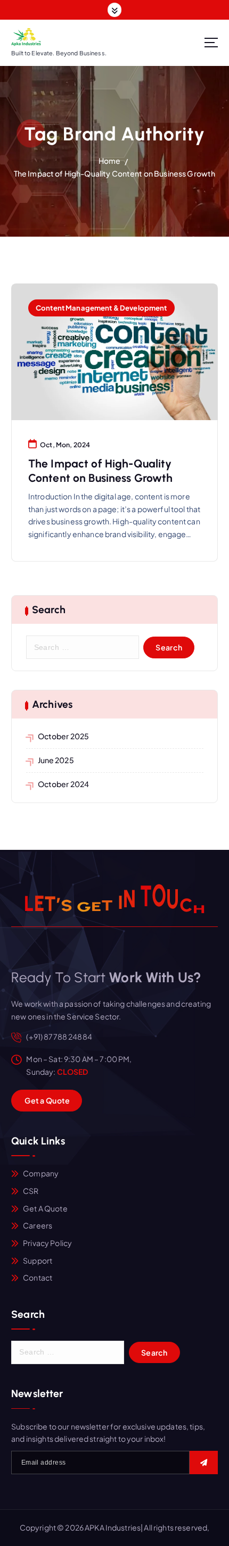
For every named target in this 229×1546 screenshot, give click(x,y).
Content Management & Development (101, 307)
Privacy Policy (47, 1243)
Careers (37, 1225)
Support (37, 1260)
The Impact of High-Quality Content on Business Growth (114, 173)
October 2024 (63, 784)
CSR (30, 1191)
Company (41, 1173)
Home (110, 160)
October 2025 (63, 736)
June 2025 (56, 760)
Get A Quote (45, 1208)
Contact (37, 1277)
